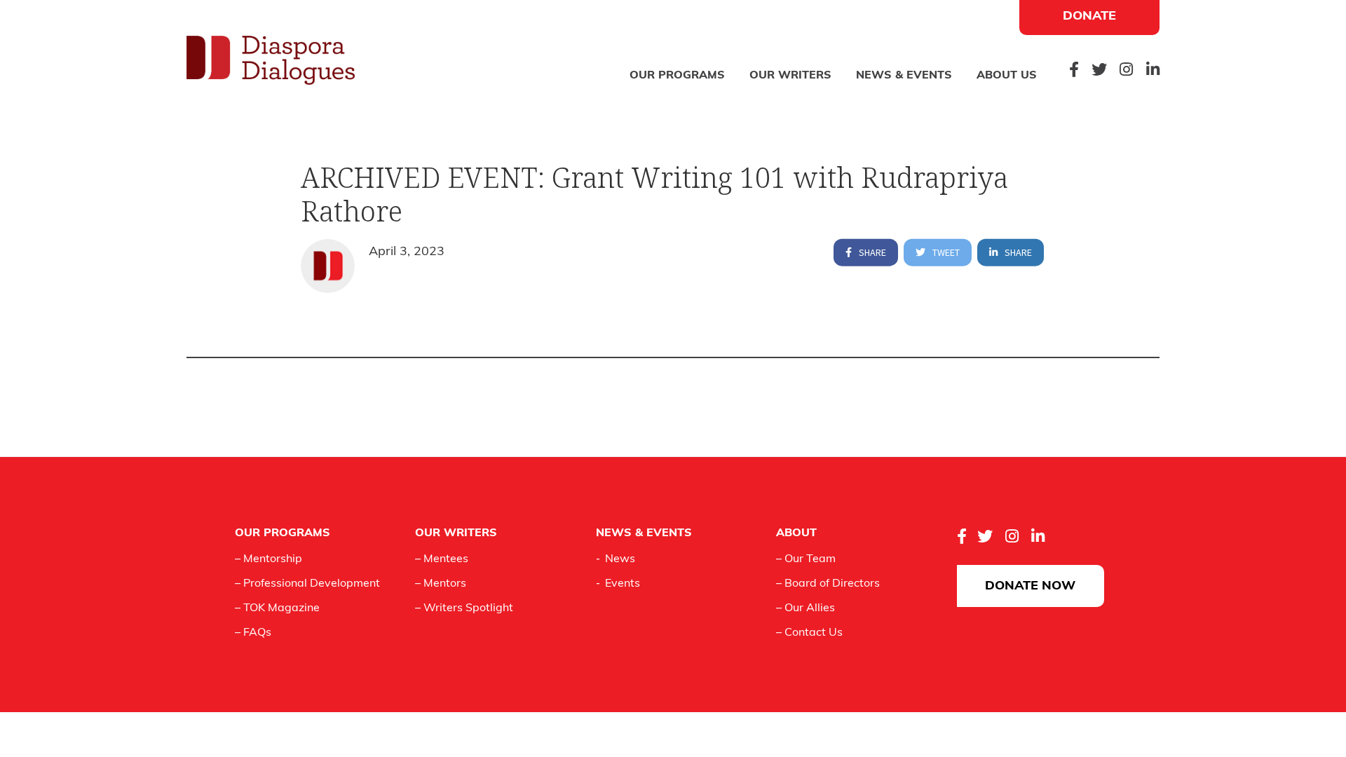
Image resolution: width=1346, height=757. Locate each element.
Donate (1089, 17)
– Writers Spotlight (464, 608)
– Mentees (441, 559)
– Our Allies (805, 608)
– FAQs (253, 633)
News (620, 559)
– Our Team (806, 559)
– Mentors (440, 583)
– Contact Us (809, 633)
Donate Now (1030, 586)
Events (622, 583)
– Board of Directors (828, 583)
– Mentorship (268, 559)
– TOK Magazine (277, 608)
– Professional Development (307, 583)
